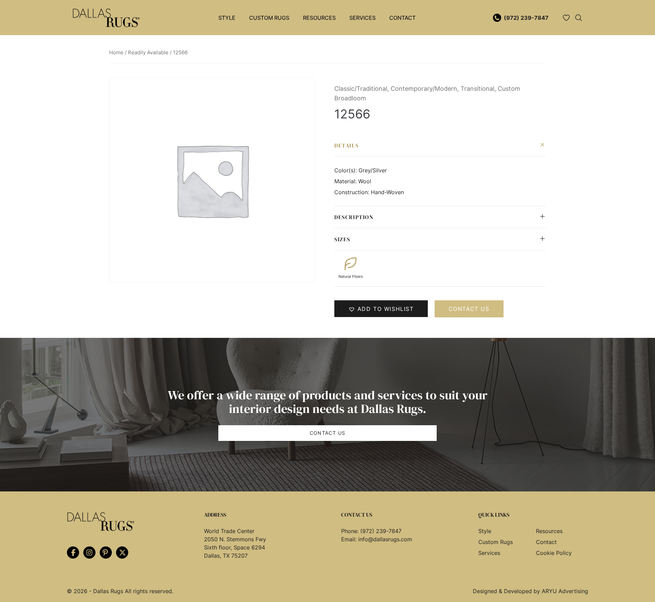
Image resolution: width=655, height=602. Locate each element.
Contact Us (328, 433)
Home (116, 52)
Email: (349, 539)
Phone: (350, 531)
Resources (319, 17)
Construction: (352, 192)
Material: (346, 181)
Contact (402, 17)
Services (362, 17)
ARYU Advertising (565, 591)
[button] (381, 308)
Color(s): (346, 170)
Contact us (469, 308)
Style (226, 17)
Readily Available (148, 52)
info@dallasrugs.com (385, 539)
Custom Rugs (269, 17)
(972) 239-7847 (526, 17)
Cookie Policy (554, 552)
